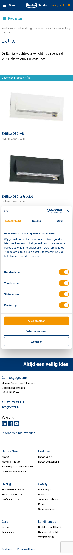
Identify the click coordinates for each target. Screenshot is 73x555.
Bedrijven (45, 451)
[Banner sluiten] (67, 211)
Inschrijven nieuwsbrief (18, 433)
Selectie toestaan (36, 331)
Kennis (41, 504)
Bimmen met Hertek (12, 494)
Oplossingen (44, 489)
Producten (7, 28)
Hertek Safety (45, 456)
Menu (12, 5)
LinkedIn (4, 423)
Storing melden (58, 5)
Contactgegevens (14, 378)
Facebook (10, 423)
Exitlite (6, 32)
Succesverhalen (46, 509)
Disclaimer (7, 549)
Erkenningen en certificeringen (17, 466)
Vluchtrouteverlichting (59, 28)
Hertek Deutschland (48, 461)
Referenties (8, 532)
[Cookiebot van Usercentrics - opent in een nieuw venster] (47, 211)
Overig (6, 484)
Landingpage (47, 521)
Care (5, 521)
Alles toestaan (36, 320)
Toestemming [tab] (13, 220)
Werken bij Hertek (11, 461)
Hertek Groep (11, 451)
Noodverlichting (23, 28)
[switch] (64, 283)
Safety (42, 484)
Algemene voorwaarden (14, 471)
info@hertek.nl (10, 407)
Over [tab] (60, 220)
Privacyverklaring (26, 549)
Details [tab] (36, 220)
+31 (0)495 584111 (14, 401)
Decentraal (39, 28)
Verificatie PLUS (10, 499)
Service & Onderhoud (49, 499)
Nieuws (5, 456)
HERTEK (36, 5)
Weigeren (36, 341)
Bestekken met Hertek (13, 489)
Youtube (16, 423)
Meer (36, 18)
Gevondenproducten (16, 77)
